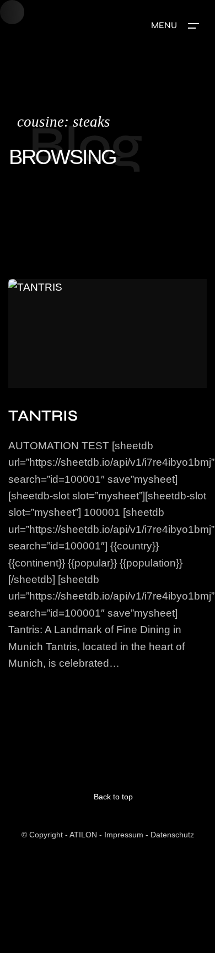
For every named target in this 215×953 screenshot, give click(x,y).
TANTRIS (43, 415)
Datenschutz (172, 834)
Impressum (123, 834)
